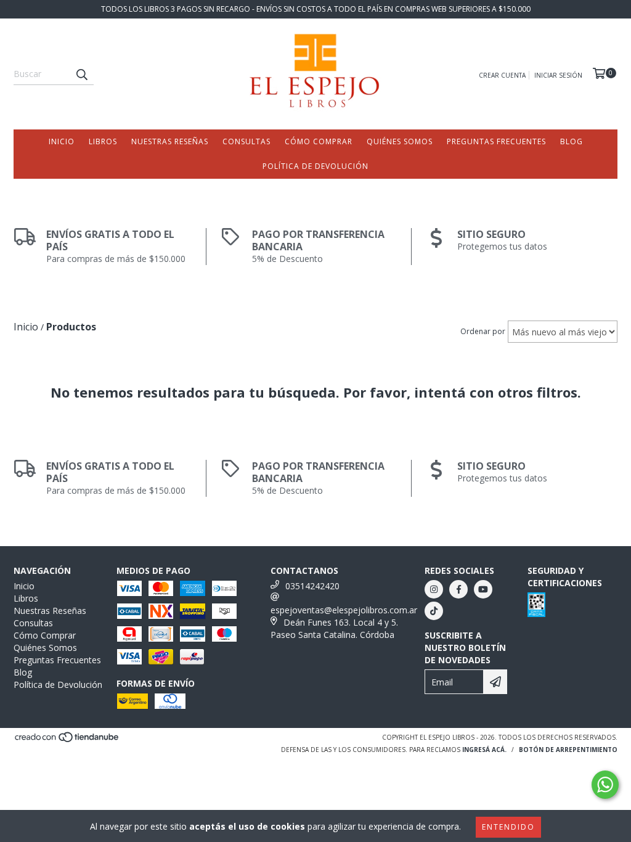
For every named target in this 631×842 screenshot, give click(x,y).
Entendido (508, 827)
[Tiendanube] (67, 740)
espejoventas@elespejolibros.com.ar (344, 610)
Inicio (62, 141)
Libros (103, 141)
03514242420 (312, 586)
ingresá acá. (484, 749)
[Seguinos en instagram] (434, 589)
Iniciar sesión (558, 75)
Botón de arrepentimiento (568, 749)
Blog (571, 141)
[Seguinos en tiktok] (434, 611)
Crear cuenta (502, 75)
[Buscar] (81, 74)
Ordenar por (482, 331)
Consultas (246, 141)
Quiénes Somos (400, 141)
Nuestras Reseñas (169, 141)
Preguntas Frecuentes (496, 141)
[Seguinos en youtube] (483, 589)
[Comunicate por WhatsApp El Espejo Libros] (605, 784)
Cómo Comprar (318, 141)
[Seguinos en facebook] (458, 589)
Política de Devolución (315, 166)
